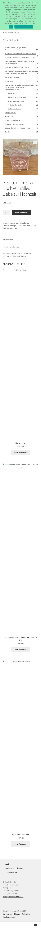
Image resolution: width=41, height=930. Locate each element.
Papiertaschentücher (15, 105)
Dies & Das (11, 93)
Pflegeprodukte (10, 113)
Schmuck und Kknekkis (13, 120)
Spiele (7, 132)
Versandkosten (11, 872)
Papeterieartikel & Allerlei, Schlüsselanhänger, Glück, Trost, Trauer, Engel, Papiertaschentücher (19, 225)
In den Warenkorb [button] (21, 452)
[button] (35, 142)
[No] (38, 15)
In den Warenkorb (21, 212)
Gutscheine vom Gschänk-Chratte (17, 67)
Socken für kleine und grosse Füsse (17, 128)
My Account (7, 926)
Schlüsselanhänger (14, 109)
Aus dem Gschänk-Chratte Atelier (17, 57)
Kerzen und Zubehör (12, 77)
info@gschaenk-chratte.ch (13, 896)
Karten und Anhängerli (16, 101)
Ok (11, 27)
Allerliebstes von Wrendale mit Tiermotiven (20, 54)
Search (20, 926)
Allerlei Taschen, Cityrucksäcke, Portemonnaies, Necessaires (16, 49)
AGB (7, 864)
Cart (31, 924)
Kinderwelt (9, 81)
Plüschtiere (9, 116)
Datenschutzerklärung (14, 868)
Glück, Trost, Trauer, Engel (17, 97)
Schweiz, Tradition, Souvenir (15, 124)
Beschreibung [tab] (8, 239)
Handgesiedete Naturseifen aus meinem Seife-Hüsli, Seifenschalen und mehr (21, 72)
